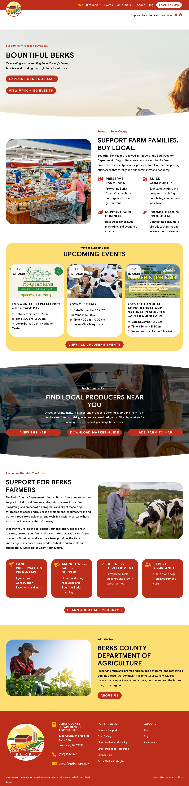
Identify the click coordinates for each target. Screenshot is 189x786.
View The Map (33, 432)
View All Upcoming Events (94, 344)
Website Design (70, 777)
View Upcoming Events (31, 90)
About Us (110, 695)
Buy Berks (92, 5)
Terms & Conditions (174, 777)
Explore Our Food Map (32, 79)
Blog (150, 5)
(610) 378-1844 (68, 754)
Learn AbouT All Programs (94, 610)
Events (108, 5)
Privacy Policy (158, 777)
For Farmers (123, 5)
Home (79, 5)
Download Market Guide (94, 432)
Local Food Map (169, 5)
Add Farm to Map (155, 432)
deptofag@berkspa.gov (74, 763)
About (141, 5)
